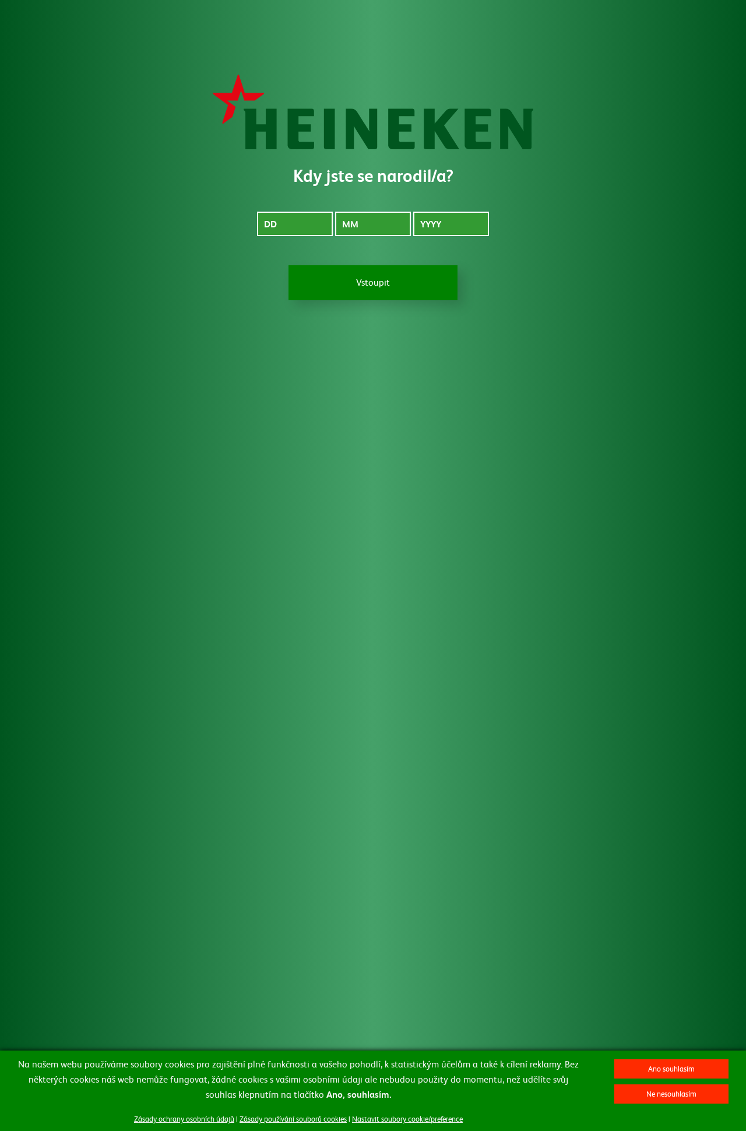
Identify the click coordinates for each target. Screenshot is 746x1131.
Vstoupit (373, 282)
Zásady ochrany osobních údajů (184, 1118)
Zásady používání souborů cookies (293, 1118)
